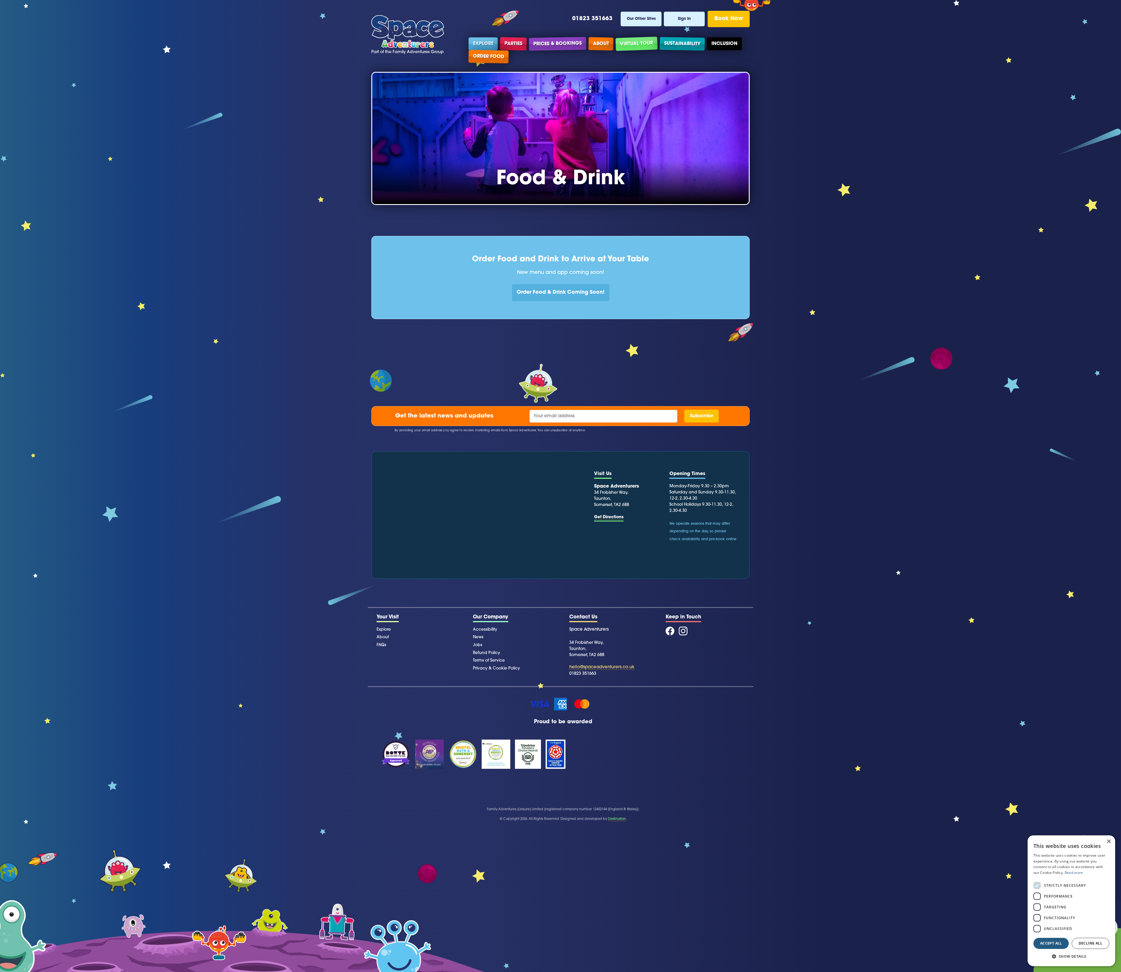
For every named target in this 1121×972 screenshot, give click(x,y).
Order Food (488, 56)
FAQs (381, 645)
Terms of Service (489, 660)
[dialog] (1071, 900)
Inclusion (724, 43)
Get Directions (609, 517)
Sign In (684, 19)
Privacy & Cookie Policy (496, 668)
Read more (1074, 872)
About (601, 43)
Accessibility (485, 629)
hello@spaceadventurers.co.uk (601, 667)
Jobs (477, 645)
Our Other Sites (641, 19)
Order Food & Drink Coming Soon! (561, 292)
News (478, 637)
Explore (483, 43)
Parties (513, 43)
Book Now (728, 19)
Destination (617, 819)
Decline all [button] (1090, 943)
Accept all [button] (1051, 943)
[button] (1071, 956)
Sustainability (682, 43)
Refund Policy (486, 653)
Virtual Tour (636, 44)
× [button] (1108, 841)
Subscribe (701, 416)
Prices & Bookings (557, 43)
